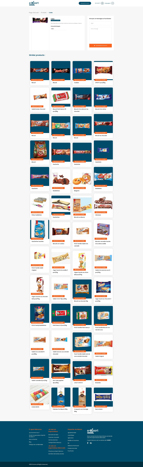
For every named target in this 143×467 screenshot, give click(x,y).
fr (112, 3)
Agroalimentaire (72, 432)
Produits (43, 12)
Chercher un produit (53, 437)
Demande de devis (85, 3)
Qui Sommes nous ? (34, 432)
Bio (68, 443)
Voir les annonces (53, 440)
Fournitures (71, 451)
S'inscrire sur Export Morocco (55, 451)
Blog (30, 442)
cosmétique (71, 435)
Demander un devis (101, 45)
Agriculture (70, 438)
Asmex (35, 464)
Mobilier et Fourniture (73, 440)
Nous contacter (33, 439)
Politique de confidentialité (36, 444)
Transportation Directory (54, 442)
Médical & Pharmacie (73, 445)
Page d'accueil (34, 12)
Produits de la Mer (72, 448)
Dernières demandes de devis (56, 454)
